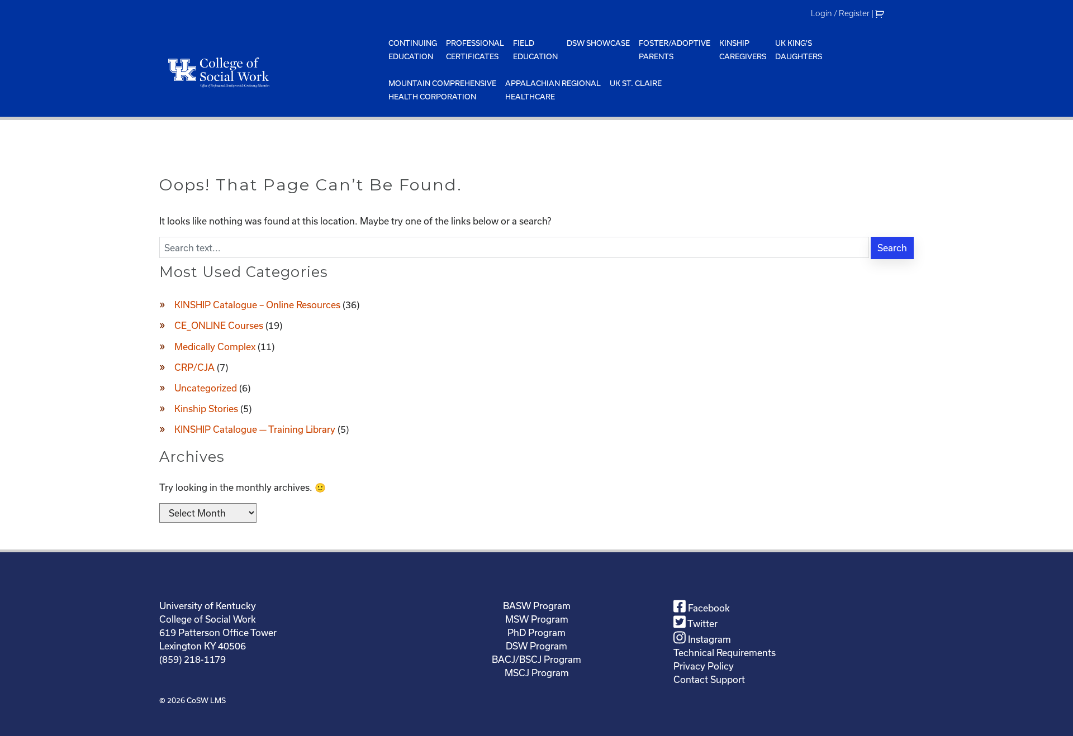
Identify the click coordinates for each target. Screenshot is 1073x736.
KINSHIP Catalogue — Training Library (254, 429)
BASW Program (537, 605)
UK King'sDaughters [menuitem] (798, 50)
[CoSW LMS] (271, 72)
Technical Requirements (724, 652)
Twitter (702, 623)
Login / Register (840, 13)
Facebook (708, 608)
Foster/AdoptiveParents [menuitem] (674, 50)
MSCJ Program (537, 672)
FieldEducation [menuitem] (535, 50)
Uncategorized (205, 388)
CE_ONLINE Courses (218, 325)
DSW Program (536, 646)
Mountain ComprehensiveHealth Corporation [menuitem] (442, 90)
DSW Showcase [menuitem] (598, 43)
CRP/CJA (194, 367)
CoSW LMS (206, 700)
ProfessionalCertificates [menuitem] (475, 50)
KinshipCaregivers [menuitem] (742, 50)
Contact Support (709, 679)
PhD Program (536, 632)
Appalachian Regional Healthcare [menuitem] (553, 90)
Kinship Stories (206, 408)
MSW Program (536, 619)
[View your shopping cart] (881, 13)
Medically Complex (214, 346)
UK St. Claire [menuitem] (636, 83)
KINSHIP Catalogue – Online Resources (257, 304)
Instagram (708, 639)
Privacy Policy (703, 666)
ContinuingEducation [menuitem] (412, 50)
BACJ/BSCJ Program (536, 659)
